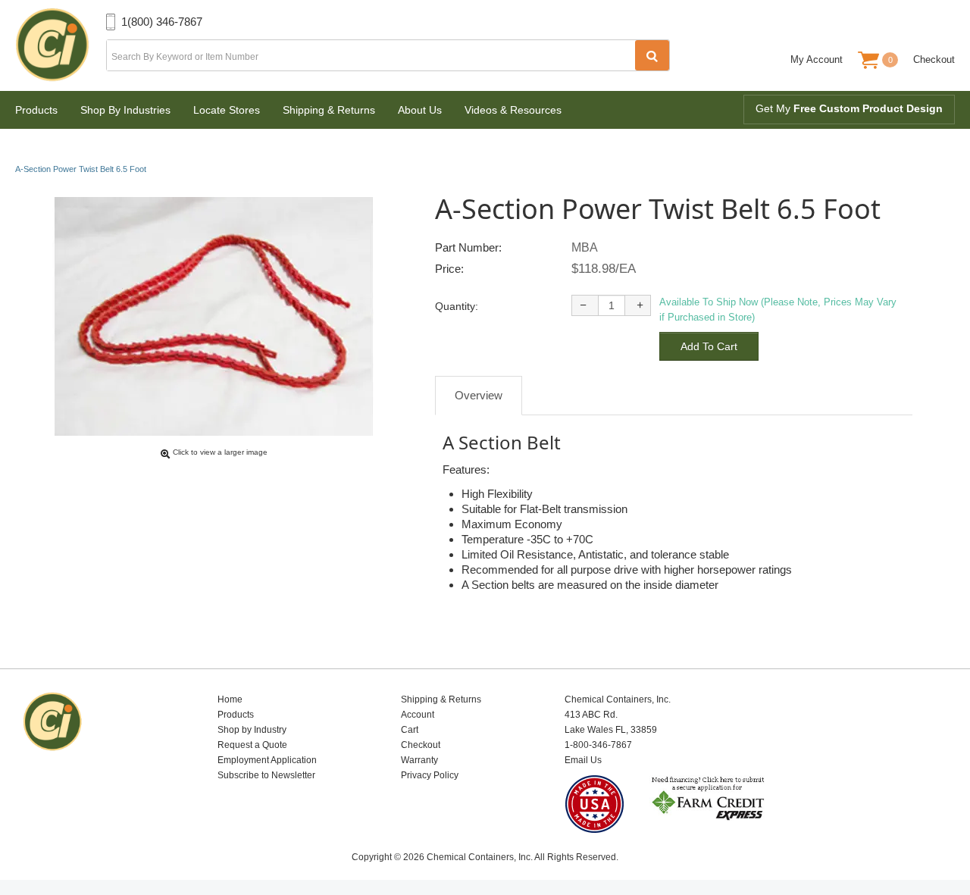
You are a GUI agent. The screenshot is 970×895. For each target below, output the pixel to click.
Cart (409, 729)
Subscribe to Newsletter (266, 775)
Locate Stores (226, 110)
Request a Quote (252, 745)
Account (417, 714)
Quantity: (456, 306)
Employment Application (267, 760)
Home (229, 699)
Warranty (419, 760)
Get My (849, 108)
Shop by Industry (251, 729)
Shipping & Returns (329, 110)
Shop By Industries (125, 110)
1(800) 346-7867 (161, 21)
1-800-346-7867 (598, 745)
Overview (478, 395)
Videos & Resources (513, 110)
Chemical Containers (60, 45)
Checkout (934, 59)
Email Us (583, 760)
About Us (420, 110)
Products (36, 110)
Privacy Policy (429, 775)
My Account (816, 59)
